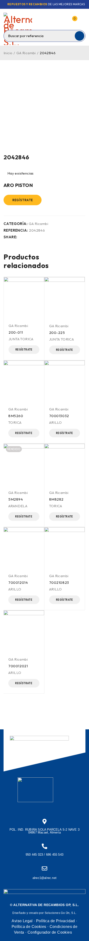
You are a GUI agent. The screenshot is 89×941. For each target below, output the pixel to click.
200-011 (16, 332)
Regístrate (22, 200)
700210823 (59, 582)
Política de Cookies (29, 927)
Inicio (8, 53)
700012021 (18, 666)
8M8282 (56, 499)
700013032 (59, 416)
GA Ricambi (26, 53)
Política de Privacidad (55, 921)
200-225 (57, 332)
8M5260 (15, 416)
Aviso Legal (22, 921)
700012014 (18, 582)
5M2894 (15, 499)
